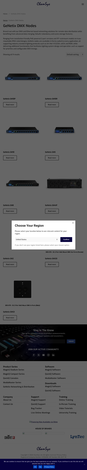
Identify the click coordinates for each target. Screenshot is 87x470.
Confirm (66, 239)
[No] (84, 464)
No (40, 467)
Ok (35, 467)
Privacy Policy (49, 467)
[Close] (73, 223)
